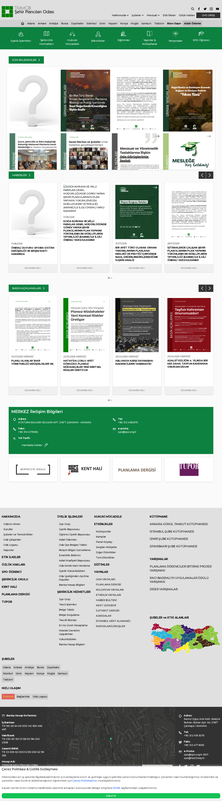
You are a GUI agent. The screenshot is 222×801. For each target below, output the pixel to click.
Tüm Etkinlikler (105, 557)
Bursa (64, 23)
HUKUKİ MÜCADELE (108, 516)
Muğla (134, 23)
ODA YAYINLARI (105, 579)
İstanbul (91, 23)
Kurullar (8, 529)
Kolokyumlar (103, 531)
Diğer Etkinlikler (106, 552)
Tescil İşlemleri (67, 604)
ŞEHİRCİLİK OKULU (15, 579)
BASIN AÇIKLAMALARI (27, 288)
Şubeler (137, 15)
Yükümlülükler (67, 639)
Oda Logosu (10, 544)
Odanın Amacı (11, 524)
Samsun (146, 23)
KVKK (116, 788)
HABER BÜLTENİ (106, 600)
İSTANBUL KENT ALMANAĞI (113, 621)
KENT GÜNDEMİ (106, 605)
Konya (124, 23)
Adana (31, 23)
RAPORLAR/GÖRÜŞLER (110, 626)
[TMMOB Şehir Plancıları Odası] (28, 11)
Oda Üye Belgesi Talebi (73, 544)
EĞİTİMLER (101, 564)
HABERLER (19, 175)
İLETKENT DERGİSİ (107, 610)
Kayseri (112, 23)
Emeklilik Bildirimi (69, 555)
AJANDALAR (103, 615)
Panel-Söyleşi (104, 541)
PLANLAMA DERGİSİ (16, 594)
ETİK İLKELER (11, 557)
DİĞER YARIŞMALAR (164, 589)
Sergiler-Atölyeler (106, 547)
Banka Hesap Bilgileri (72, 584)
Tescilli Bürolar (67, 620)
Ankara (42, 23)
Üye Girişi (64, 524)
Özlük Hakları (187, 15)
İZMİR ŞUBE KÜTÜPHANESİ (169, 539)
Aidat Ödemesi (67, 539)
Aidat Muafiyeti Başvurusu (74, 560)
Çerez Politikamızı (85, 780)
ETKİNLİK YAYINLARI (108, 594)
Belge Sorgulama (69, 614)
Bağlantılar (23, 696)
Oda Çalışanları (12, 539)
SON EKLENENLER (24, 60)
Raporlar (8, 550)
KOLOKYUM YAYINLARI (110, 589)
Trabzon (159, 23)
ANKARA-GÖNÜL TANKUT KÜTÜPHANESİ (179, 524)
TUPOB (7, 601)
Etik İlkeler (169, 15)
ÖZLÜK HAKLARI (13, 564)
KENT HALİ (9, 587)
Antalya (53, 23)
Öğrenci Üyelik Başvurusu (74, 534)
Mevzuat (152, 15)
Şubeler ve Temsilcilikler (18, 534)
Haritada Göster (32, 445)
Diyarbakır (77, 23)
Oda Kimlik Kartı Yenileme (74, 565)
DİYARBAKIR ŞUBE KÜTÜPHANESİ (173, 546)
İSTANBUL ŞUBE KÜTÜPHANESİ (172, 531)
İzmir (102, 23)
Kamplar (101, 536)
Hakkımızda (119, 15)
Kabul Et (111, 795)
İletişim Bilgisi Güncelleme (75, 550)
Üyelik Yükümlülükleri (72, 571)
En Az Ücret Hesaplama (73, 625)
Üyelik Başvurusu (69, 529)
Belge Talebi (66, 609)
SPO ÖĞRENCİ (11, 572)
